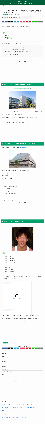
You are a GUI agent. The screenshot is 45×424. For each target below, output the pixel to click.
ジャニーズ (5, 369)
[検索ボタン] (43, 1)
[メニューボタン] (1, 1)
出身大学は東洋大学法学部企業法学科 (21, 88)
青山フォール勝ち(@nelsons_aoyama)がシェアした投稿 (16, 312)
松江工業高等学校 (23, 147)
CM (4, 356)
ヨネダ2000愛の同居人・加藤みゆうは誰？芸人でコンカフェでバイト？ (16, 417)
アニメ (4, 364)
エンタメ (4, 14)
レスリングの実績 (10, 52)
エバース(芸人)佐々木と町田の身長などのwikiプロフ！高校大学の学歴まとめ (17, 414)
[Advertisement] (22, 70)
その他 (4, 359)
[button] (5, 21)
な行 (13, 342)
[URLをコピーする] (40, 21)
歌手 (4, 374)
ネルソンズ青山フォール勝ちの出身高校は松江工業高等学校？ (17, 51)
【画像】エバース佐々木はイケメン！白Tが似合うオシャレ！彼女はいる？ (16, 410)
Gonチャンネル (22, 1)
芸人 (7, 14)
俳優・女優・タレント (7, 371)
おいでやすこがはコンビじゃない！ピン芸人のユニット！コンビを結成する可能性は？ (19, 404)
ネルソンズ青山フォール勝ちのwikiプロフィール (14, 54)
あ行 (10, 342)
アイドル (5, 361)
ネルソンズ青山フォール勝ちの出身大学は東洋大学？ (15, 49)
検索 (15, 380)
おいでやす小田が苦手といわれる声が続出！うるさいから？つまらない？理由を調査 (18, 407)
